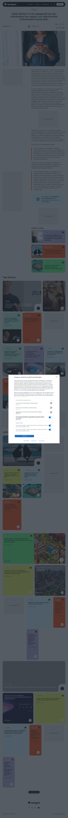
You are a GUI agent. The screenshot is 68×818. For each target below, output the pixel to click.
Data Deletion (26, 440)
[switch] (50, 403)
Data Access (34, 440)
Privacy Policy (41, 440)
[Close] (57, 377)
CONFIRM (24, 436)
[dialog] (34, 409)
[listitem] (34, 400)
